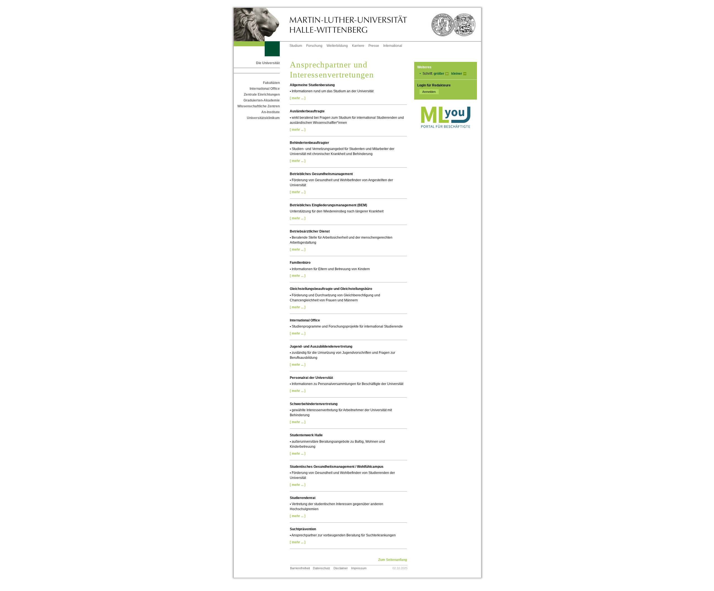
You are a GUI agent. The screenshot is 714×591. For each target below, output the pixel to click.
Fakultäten (271, 83)
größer (439, 74)
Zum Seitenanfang (392, 560)
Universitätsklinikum (263, 118)
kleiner (456, 74)
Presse (373, 46)
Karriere (358, 46)
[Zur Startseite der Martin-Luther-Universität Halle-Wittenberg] (262, 24)
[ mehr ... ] (297, 98)
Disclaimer (341, 568)
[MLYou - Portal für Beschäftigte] (445, 133)
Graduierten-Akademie (261, 100)
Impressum (358, 568)
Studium (296, 46)
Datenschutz (321, 568)
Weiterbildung (337, 46)
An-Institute (270, 112)
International (392, 46)
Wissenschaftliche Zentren (258, 106)
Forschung (314, 46)
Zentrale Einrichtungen (262, 94)
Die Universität (268, 63)
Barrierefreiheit (300, 568)
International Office (265, 89)
